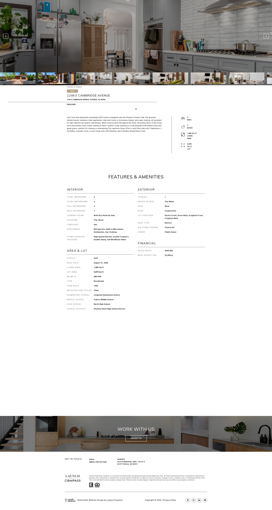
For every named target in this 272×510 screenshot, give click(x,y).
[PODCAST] (205, 500)
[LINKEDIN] (199, 500)
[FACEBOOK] (188, 500)
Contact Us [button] (136, 438)
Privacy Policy (169, 500)
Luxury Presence (115, 500)
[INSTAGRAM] (193, 500)
